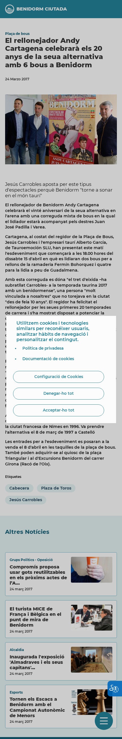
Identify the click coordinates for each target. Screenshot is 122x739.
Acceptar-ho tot (58, 410)
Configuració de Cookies (58, 376)
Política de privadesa (43, 348)
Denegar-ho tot (58, 393)
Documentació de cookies (48, 358)
